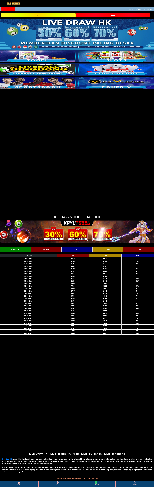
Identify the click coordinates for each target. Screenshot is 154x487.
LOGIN (113, 15)
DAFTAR (38, 15)
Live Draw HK (7, 459)
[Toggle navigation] (3, 3)
